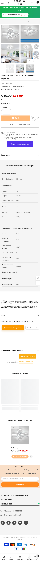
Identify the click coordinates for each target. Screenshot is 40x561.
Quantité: (4, 107)
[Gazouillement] (26, 523)
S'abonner (20, 484)
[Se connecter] (32, 3)
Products (10, 21)
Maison (3, 21)
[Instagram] (8, 523)
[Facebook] (3, 523)
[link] (33, 118)
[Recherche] (8, 3)
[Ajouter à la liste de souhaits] (31, 456)
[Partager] (37, 118)
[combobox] (32, 327)
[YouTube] (20, 523)
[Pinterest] (14, 523)
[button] (33, 61)
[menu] (2, 3)
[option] (10, 44)
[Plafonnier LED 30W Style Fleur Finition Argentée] (20, 435)
